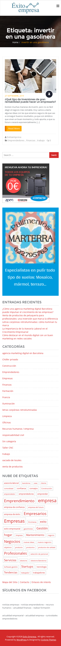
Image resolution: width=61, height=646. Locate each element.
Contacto (24, 582)
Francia (6, 397)
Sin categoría (9, 441)
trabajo (41, 140)
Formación (7, 390)
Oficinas (6, 422)
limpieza (19, 535)
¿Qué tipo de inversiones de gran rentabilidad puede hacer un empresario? (30, 100)
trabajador (25, 573)
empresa (47, 500)
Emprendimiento (19, 500)
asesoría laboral (11, 483)
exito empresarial (12, 528)
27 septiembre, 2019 (14, 95)
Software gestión (11, 567)
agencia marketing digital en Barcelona (22, 353)
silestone (23, 561)
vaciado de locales (11, 460)
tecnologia (41, 566)
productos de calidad (46, 547)
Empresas (7, 378)
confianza (21, 488)
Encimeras (32, 522)
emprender (42, 493)
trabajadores (39, 572)
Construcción (9, 365)
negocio (51, 535)
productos (30, 547)
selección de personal (39, 554)
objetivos (8, 547)
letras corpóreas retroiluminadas (19, 409)
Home (15, 42)
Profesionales (15, 553)
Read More (14, 128)
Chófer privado (10, 359)
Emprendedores (16, 140)
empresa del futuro (36, 507)
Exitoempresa (14, 137)
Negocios (12, 541)
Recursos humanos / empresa (18, 428)
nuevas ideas (29, 542)
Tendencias (10, 572)
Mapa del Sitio (9, 582)
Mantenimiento (35, 535)
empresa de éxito (12, 514)
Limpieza (7, 416)
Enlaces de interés (41, 582)
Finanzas (30, 140)
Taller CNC (7, 447)
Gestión (42, 528)
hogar (8, 535)
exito (43, 521)
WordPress (22, 639)
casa (35, 483)
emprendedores (26, 493)
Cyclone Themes (48, 639)
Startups (27, 566)
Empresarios (35, 513)
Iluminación (8, 403)
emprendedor (9, 494)
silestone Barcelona (38, 561)
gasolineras (28, 529)
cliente (43, 483)
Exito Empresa (30, 636)
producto (19, 547)
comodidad (8, 488)
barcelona (26, 483)
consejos (34, 488)
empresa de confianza (14, 507)
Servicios (10, 560)
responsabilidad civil (13, 435)
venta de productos (12, 466)
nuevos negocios (44, 542)
